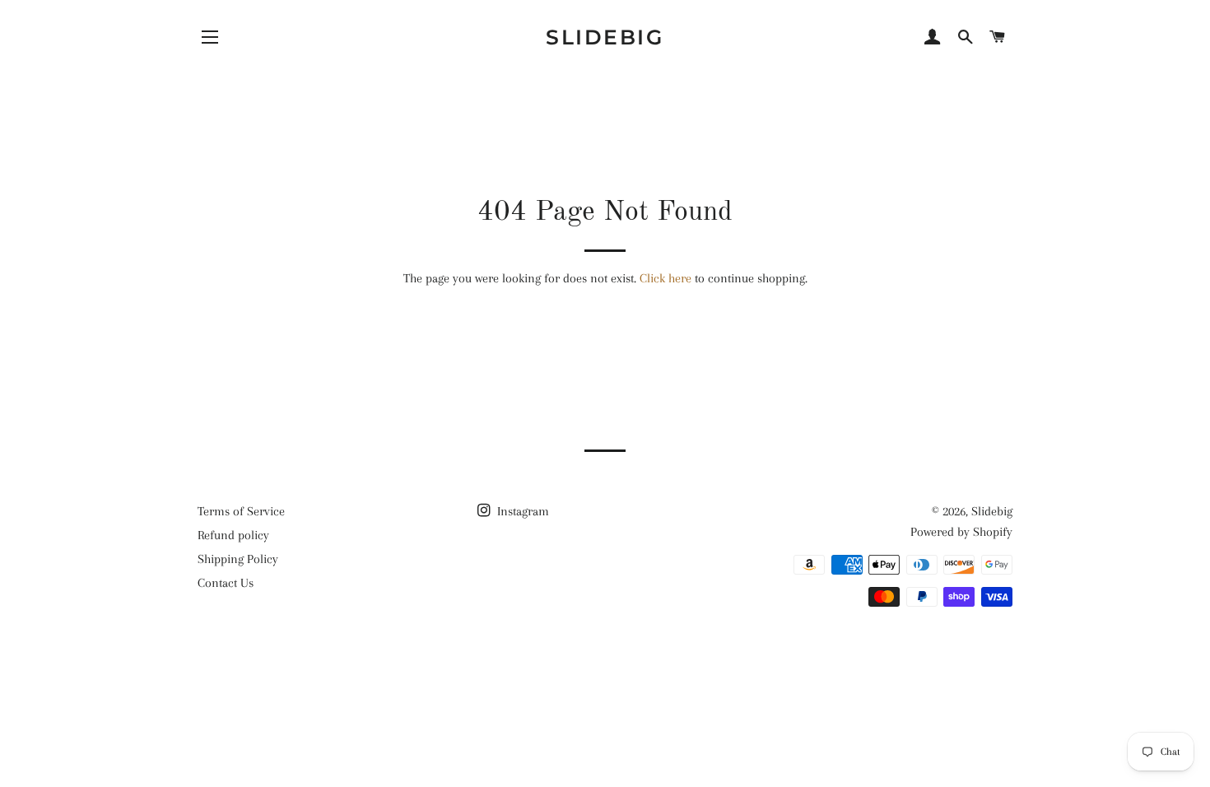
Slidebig (604, 37)
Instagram (521, 511)
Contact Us (226, 582)
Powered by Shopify (961, 531)
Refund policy (233, 535)
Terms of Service (241, 511)
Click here (665, 278)
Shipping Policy (238, 559)
